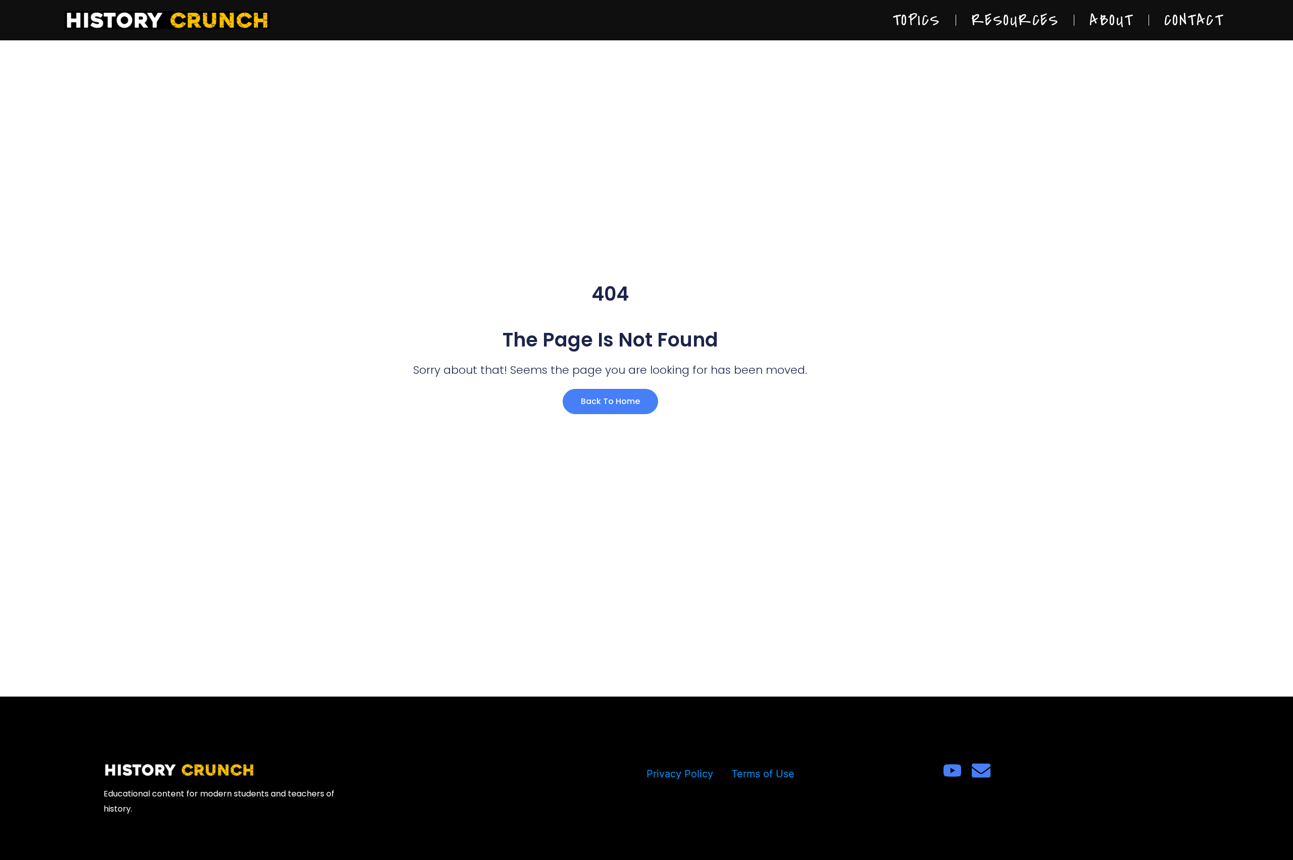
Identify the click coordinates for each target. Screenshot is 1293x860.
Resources (1015, 20)
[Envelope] (981, 770)
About (1111, 20)
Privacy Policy (679, 774)
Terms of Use (762, 774)
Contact (1194, 20)
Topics (916, 20)
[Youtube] (952, 770)
